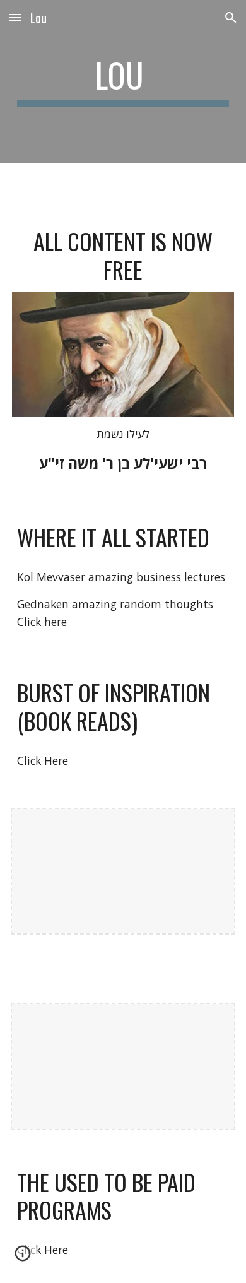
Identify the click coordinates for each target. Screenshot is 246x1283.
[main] (123, 81)
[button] (15, 17)
